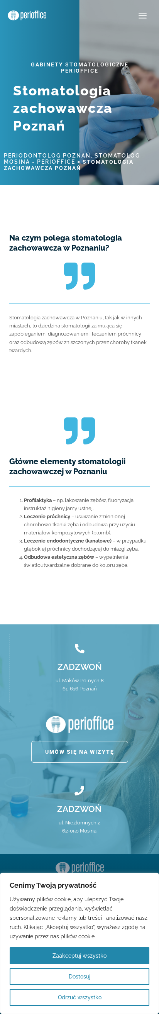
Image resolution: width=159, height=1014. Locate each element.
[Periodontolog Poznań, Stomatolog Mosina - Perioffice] (27, 15)
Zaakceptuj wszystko (79, 956)
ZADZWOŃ (80, 667)
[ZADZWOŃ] (80, 648)
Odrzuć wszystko (79, 997)
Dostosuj (79, 976)
